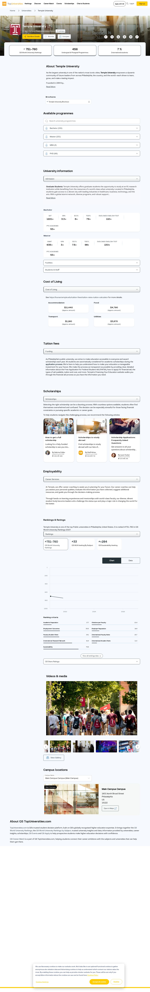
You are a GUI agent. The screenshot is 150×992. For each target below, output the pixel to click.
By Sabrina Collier (58, 452)
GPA (63, 216)
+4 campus (60, 31)
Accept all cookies (99, 982)
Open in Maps (109, 808)
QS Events (33, 833)
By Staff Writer (90, 452)
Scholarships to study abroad (88, 438)
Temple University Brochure (59, 102)
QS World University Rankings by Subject (53, 830)
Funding (48, 351)
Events (59, 3)
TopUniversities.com (18, 828)
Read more (50, 87)
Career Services (52, 479)
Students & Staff (52, 270)
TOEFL (88, 216)
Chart (111, 560)
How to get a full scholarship (53, 438)
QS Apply (46, 833)
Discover (37, 3)
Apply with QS (119, 4)
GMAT (49, 242)
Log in (132, 3)
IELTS (76, 216)
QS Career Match (17, 839)
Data (131, 560)
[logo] (12, 3)
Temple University (34, 26)
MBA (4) (53, 145)
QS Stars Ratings (52, 661)
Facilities (48, 263)
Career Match (49, 3)
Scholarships (69, 3)
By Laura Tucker (124, 455)
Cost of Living (51, 289)
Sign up (142, 4)
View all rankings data (91, 656)
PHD (54, 153)
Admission (49, 179)
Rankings (28, 3)
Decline (116, 982)
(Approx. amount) (68, 310)
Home (12, 10)
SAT (50, 216)
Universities (26, 10)
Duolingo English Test (109, 216)
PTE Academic (52, 226)
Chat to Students (83, 3)
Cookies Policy (92, 975)
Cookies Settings (42, 982)
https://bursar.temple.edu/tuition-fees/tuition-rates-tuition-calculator (78, 297)
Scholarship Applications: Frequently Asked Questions (123, 440)
